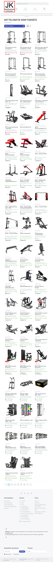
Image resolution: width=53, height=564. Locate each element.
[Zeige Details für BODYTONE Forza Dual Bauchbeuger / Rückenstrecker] (26, 355)
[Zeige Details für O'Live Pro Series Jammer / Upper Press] (41, 302)
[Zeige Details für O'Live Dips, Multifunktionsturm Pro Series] (11, 276)
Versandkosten (6, 560)
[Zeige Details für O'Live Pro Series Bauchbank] (26, 249)
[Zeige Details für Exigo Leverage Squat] (26, 223)
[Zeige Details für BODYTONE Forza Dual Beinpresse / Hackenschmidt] (41, 355)
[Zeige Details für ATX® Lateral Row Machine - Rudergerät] (11, 116)
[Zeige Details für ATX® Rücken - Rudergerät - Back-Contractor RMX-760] (41, 90)
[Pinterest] (31, 493)
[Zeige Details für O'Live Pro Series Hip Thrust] (11, 329)
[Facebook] (21, 493)
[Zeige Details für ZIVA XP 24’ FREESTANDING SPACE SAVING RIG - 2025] (26, 436)
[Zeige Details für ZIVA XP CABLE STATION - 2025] (41, 409)
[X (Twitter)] (24, 493)
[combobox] (32, 3)
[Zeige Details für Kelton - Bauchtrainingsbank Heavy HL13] (11, 143)
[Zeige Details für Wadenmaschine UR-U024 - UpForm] (11, 462)
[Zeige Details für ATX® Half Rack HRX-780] (26, 63)
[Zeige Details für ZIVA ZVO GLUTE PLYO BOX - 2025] (41, 383)
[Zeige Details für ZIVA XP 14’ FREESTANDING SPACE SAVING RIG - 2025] (11, 436)
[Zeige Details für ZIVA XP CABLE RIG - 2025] (26, 409)
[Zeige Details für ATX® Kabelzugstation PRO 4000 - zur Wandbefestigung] (11, 90)
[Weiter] (30, 484)
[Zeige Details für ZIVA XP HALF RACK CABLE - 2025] (11, 409)
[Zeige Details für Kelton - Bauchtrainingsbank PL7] (41, 116)
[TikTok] (28, 493)
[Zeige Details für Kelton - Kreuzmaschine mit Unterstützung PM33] (26, 196)
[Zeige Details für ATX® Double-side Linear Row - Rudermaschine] (26, 90)
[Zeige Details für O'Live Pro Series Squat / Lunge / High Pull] (11, 302)
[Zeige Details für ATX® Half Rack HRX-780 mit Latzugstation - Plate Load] (41, 63)
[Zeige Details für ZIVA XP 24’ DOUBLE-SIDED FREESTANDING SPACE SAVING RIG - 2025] (41, 436)
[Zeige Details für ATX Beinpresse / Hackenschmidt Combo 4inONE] (41, 223)
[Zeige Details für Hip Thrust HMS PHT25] (26, 116)
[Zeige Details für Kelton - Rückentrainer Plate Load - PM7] (41, 169)
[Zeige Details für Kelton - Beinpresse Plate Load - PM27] (11, 196)
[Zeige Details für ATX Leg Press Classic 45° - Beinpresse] (41, 329)
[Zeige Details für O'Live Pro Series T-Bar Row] (41, 276)
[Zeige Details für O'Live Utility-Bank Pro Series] (41, 249)
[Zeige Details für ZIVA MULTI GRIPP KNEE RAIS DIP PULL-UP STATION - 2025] (11, 383)
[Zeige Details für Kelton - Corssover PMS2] (41, 196)
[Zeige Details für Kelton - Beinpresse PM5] (41, 143)
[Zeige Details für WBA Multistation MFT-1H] (26, 276)
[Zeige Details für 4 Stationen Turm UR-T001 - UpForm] (26, 462)
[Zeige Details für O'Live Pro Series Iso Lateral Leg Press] (26, 302)
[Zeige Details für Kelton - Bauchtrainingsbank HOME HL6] (26, 143)
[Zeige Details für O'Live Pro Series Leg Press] (26, 329)
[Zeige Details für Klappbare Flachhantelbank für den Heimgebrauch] (11, 249)
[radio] (27, 26)
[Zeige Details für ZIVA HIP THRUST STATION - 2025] (26, 383)
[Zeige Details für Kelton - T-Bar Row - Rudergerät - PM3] (26, 169)
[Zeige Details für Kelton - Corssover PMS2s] (11, 223)
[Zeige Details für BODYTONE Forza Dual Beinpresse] (11, 355)
